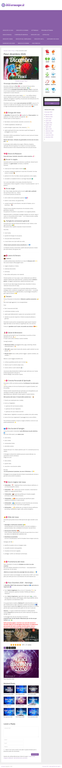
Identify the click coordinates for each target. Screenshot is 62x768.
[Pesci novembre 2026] (9, 689)
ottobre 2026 (48, 133)
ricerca (52, 103)
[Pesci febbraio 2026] (21, 689)
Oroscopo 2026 (35, 34)
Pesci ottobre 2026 (20, 717)
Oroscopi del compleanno (23, 39)
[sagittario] (47, 85)
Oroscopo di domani (22, 30)
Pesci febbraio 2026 (20, 694)
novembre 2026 (49, 135)
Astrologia (46, 34)
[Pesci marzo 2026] (33, 689)
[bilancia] (47, 77)
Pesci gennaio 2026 (8, 717)
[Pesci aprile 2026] (33, 700)
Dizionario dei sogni (53, 39)
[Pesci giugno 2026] (21, 700)
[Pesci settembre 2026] (33, 712)
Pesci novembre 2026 (8, 694)
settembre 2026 (49, 131)
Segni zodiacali (7, 34)
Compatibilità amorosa (21, 34)
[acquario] (47, 92)
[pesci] (53, 92)
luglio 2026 (48, 127)
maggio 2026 (48, 122)
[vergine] (53, 69)
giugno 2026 (48, 124)
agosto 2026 (48, 129)
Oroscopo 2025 (45, 766)
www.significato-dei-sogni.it (55, 766)
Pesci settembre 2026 (33, 717)
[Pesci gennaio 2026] (9, 712)
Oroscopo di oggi (8, 30)
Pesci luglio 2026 (7, 705)
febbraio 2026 (48, 116)
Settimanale (34, 30)
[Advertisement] (31, 19)
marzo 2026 (48, 118)
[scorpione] (53, 77)
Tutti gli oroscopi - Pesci (21, 81)
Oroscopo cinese (8, 39)
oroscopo (3, 766)
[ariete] (47, 54)
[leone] (47, 69)
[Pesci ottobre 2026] (21, 712)
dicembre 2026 (49, 137)
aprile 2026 (48, 120)
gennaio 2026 (48, 114)
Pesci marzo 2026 (32, 694)
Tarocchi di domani (23, 43)
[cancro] (53, 62)
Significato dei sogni (9, 43)
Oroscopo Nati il (39, 39)
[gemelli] (47, 62)
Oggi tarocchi (36, 43)
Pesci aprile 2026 (31, 705)
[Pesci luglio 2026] (9, 700)
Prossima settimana (47, 30)
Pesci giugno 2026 (20, 705)
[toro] (53, 54)
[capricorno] (53, 85)
